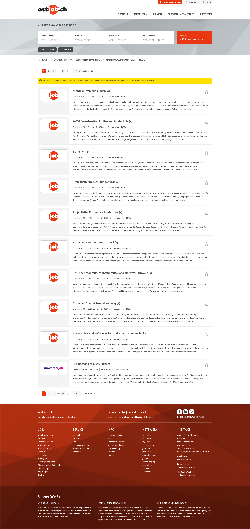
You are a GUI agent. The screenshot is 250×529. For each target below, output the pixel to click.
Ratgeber (77, 451)
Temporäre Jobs (45, 445)
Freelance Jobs (44, 448)
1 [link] (43, 71)
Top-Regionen (44, 471)
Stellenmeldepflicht (116, 448)
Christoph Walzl (184, 472)
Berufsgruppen (44, 468)
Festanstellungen (45, 442)
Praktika (41, 451)
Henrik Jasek (182, 456)
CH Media (146, 471)
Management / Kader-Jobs (49, 465)
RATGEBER (206, 14)
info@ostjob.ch (184, 451)
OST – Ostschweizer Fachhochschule (86, 60)
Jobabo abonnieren (46, 435)
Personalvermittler (81, 445)
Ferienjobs (42, 458)
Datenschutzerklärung (117, 442)
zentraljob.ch (148, 445)
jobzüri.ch (146, 458)
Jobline (41, 475)
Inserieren (77, 438)
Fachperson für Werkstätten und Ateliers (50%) (125, 60)
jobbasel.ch (147, 448)
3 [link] (53, 71)
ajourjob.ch (147, 465)
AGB (110, 438)
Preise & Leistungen (116, 435)
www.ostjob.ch (60, 60)
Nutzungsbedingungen (117, 445)
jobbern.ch (146, 451)
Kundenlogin (78, 435)
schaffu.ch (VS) (148, 461)
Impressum (112, 455)
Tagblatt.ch (147, 468)
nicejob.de (116, 412)
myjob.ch (146, 442)
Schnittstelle (113, 451)
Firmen (76, 442)
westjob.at (137, 412)
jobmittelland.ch (149, 455)
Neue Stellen (43, 438)
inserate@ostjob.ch (200, 451)
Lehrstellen (42, 455)
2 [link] (48, 71)
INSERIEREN (140, 14)
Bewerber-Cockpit (81, 448)
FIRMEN (157, 14)
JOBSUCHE (122, 14)
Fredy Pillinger (183, 464)
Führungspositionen (46, 461)
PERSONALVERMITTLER (181, 14)
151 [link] (63, 71)
